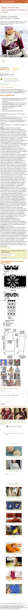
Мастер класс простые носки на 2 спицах (14, 581)
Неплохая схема (3, 69)
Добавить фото (3, 61)
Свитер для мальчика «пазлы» (14, 536)
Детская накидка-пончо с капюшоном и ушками (14, 497)
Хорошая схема (7, 69)
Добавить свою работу (11, 79)
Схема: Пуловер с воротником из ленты (19, 421)
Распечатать (4, 84)
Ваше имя (2, 390)
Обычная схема (5, 69)
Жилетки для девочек (14, 510)
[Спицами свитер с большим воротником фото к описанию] (14, 41)
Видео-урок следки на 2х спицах (14, 567)
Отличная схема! (9, 69)
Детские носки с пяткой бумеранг (13, 554)
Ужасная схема (1, 69)
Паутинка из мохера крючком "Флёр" (13, 470)
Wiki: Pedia (14, 444)
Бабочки (14, 523)
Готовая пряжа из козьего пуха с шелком (14, 457)
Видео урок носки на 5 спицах (14, 594)
